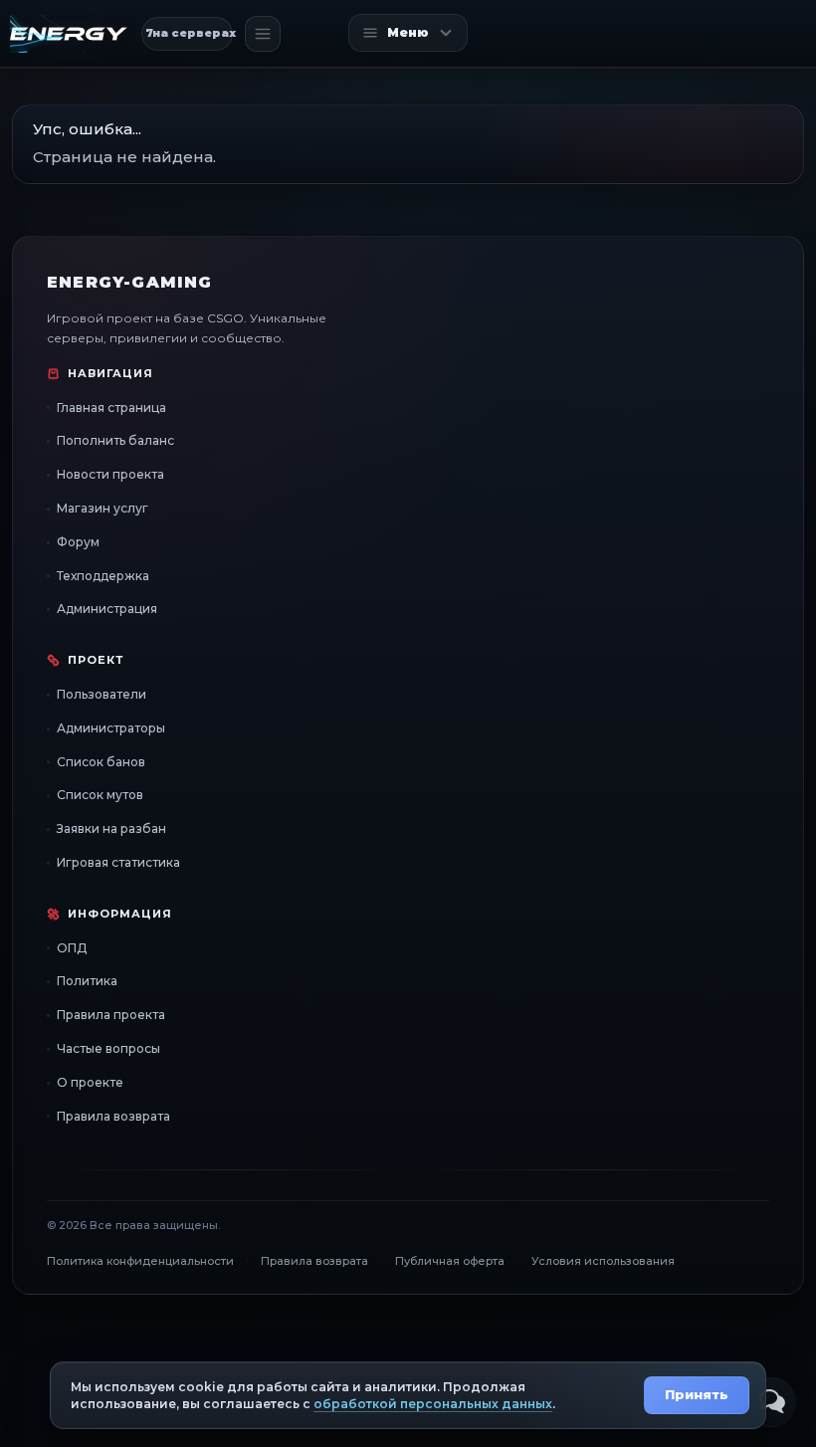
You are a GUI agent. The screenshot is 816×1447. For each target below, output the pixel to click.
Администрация (107, 608)
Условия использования (603, 1261)
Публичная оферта (450, 1261)
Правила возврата (113, 1116)
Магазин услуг (102, 508)
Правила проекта (111, 1014)
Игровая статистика (118, 862)
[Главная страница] (68, 34)
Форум (78, 541)
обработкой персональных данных (432, 1403)
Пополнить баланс (115, 440)
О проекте (90, 1082)
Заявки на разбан (111, 828)
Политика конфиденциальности (140, 1261)
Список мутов (100, 794)
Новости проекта (110, 474)
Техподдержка (103, 575)
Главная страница (111, 407)
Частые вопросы (108, 1048)
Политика (87, 980)
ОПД (72, 947)
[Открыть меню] (263, 34)
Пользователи (101, 694)
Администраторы (111, 728)
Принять (696, 1394)
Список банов (101, 761)
